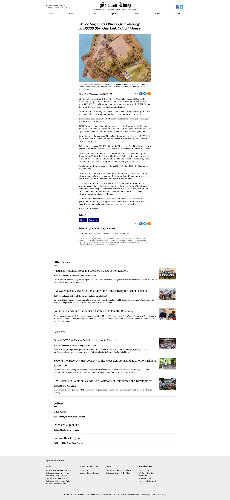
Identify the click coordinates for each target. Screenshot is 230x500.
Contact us (144, 470)
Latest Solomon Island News (59, 470)
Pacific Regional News (56, 483)
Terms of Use (145, 478)
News (71, 13)
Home (52, 13)
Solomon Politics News (56, 475)
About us (143, 475)
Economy (93, 13)
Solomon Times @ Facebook (119, 470)
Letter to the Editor (120, 233)
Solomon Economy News (57, 473)
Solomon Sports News (56, 478)
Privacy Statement (147, 481)
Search (177, 13)
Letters (157, 13)
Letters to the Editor (89, 473)
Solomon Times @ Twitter (118, 473)
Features (135, 13)
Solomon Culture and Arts (58, 481)
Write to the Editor (147, 473)
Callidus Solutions (158, 495)
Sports (114, 13)
